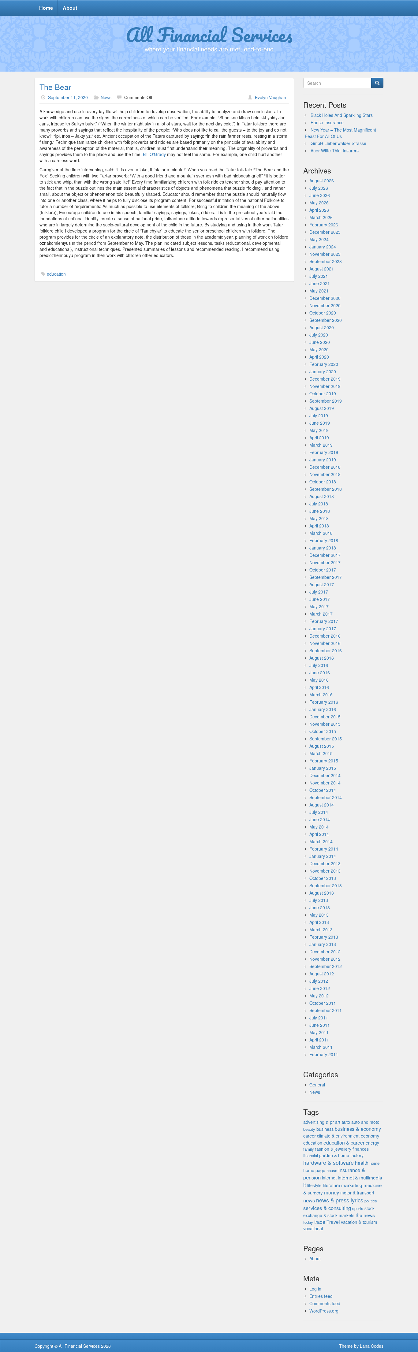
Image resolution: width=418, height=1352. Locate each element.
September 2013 (325, 885)
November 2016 (325, 643)
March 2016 (321, 694)
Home (46, 7)
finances (361, 1149)
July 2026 (318, 188)
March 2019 (321, 445)
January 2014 (322, 856)
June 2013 (319, 907)
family (308, 1149)
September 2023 (325, 261)
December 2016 (325, 636)
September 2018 (325, 489)
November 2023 (325, 254)
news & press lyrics (339, 1200)
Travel (333, 1221)
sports (357, 1208)
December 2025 (325, 232)
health (361, 1162)
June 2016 (319, 672)
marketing (351, 1185)
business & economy (358, 1128)
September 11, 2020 (68, 97)
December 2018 (325, 467)
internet (329, 1178)
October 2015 (322, 731)
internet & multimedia (360, 1177)
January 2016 (322, 709)
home (374, 1163)
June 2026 (319, 195)
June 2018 (319, 511)
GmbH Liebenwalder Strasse (338, 143)
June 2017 (319, 599)
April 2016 (319, 687)
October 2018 (322, 482)
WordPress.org (323, 1311)
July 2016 (318, 665)
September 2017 (325, 577)
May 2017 (319, 606)
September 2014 (325, 797)
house (332, 1170)
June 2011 (319, 1025)
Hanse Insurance (327, 122)
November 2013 (325, 871)
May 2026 (319, 202)
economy (370, 1135)
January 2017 (322, 628)
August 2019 (321, 408)
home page (314, 1170)
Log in (315, 1289)
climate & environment (338, 1136)
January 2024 (322, 247)
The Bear (55, 86)
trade (319, 1221)
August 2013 (321, 893)
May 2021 (319, 291)
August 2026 (321, 180)
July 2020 (318, 335)
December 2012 (325, 951)
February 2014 (323, 849)
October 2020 (322, 313)
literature (331, 1185)
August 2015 (321, 746)
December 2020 (325, 298)
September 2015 (325, 739)
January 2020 (322, 371)
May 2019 (319, 430)
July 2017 (318, 592)
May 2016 (319, 680)
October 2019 (322, 393)
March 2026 (321, 217)
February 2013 (323, 937)
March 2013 (321, 929)
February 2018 (323, 540)
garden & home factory (341, 1155)
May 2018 (319, 518)
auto (345, 1122)
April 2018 (319, 526)
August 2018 (321, 496)
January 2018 (322, 548)
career (309, 1135)
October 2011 (322, 1003)
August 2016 (321, 658)
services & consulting (327, 1208)
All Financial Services (209, 34)
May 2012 (319, 996)
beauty (309, 1129)
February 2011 (323, 1054)
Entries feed (321, 1296)
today (308, 1222)
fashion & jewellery (333, 1149)
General (317, 1085)
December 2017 (325, 555)
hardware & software (328, 1162)
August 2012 (321, 973)
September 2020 (325, 320)
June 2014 (319, 819)
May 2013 (319, 915)
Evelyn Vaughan (270, 97)
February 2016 (323, 702)
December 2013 (325, 863)
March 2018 (321, 533)
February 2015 (323, 761)
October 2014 (322, 790)
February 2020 (323, 364)
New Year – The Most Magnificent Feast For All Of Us (340, 133)
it (304, 1185)
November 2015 (325, 724)
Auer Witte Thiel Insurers (335, 150)
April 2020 (319, 357)
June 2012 (319, 988)
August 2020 (321, 327)
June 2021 (319, 283)
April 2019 (319, 437)
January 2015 (322, 768)
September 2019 (325, 401)
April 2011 (319, 1040)
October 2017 (322, 570)
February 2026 (323, 225)
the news (365, 1215)
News (106, 97)
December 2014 (325, 775)
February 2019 (323, 452)
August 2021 (321, 269)
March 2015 (321, 753)
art (337, 1122)
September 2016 (325, 650)
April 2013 (319, 922)
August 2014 (321, 805)
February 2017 (323, 621)
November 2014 (325, 783)
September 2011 (325, 1010)
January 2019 (322, 459)
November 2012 (325, 959)
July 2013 (318, 900)
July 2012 (318, 981)
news (309, 1200)
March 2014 (321, 841)
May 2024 (319, 239)
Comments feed (324, 1303)
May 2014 (319, 827)
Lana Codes (371, 1346)
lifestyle (314, 1185)
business (325, 1129)
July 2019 (318, 415)
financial (310, 1155)
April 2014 (319, 834)
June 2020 (319, 342)
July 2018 (318, 504)
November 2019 (325, 386)
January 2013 (322, 944)
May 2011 (319, 1032)
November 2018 (325, 474)
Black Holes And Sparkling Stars (342, 115)
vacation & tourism (359, 1222)
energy (372, 1143)
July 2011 (318, 1018)
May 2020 (319, 349)
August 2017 (321, 584)
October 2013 (322, 878)
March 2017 (321, 614)
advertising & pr (318, 1122)
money (331, 1192)
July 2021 (318, 276)
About (70, 7)
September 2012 (325, 966)
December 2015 (325, 716)
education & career (343, 1142)
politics (370, 1201)
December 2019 (325, 379)
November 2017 (325, 562)
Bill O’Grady (154, 154)
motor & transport (357, 1193)
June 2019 (319, 423)
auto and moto (365, 1122)
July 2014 (318, 812)
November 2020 (325, 305)
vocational (313, 1228)
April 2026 (319, 210)
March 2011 (321, 1047)
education (56, 274)
